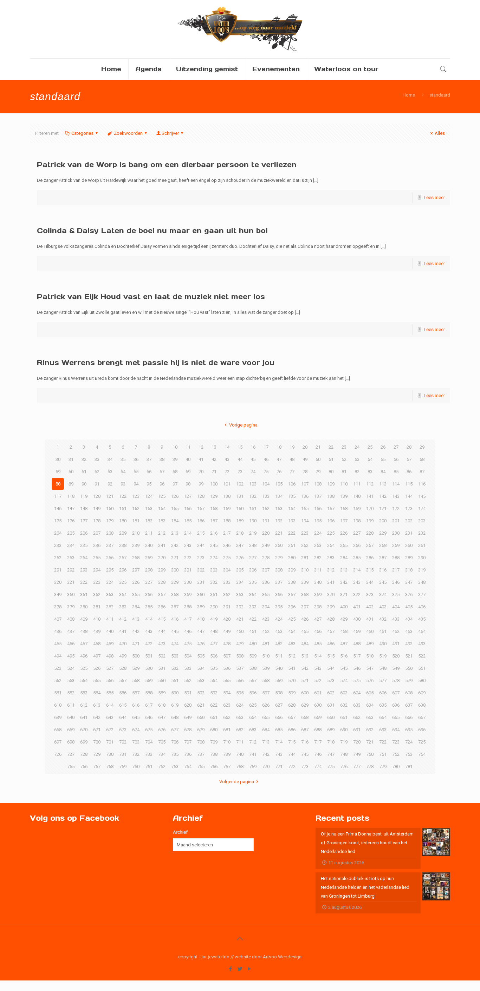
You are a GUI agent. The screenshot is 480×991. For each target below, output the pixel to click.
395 (279, 606)
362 (227, 594)
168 (344, 508)
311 (318, 570)
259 (396, 545)
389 (201, 606)
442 (136, 631)
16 (253, 447)
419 (214, 619)
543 (318, 668)
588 (149, 692)
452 (266, 631)
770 (266, 766)
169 (357, 508)
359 (188, 594)
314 (357, 570)
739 (227, 754)
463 (409, 631)
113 (383, 484)
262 (57, 557)
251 (292, 545)
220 (266, 533)
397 (305, 606)
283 (331, 557)
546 (357, 668)
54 (370, 459)
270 (162, 557)
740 (240, 754)
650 (201, 717)
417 (188, 619)
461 (383, 631)
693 (383, 729)
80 (331, 471)
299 (162, 570)
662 (357, 717)
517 (357, 656)
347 (409, 582)
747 (331, 754)
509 (253, 656)
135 (292, 496)
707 (188, 742)
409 (83, 619)
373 (370, 594)
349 (57, 594)
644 (123, 717)
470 (123, 643)
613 (96, 705)
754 (422, 754)
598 (279, 692)
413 (136, 619)
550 (409, 668)
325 (123, 582)
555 (96, 680)
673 (123, 729)
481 (266, 643)
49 (305, 459)
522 (422, 656)
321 (70, 582)
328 (162, 582)
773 (305, 766)
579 (409, 680)
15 (240, 447)
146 (57, 508)
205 (70, 533)
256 (357, 545)
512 (292, 656)
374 (383, 594)
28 (409, 447)
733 (149, 754)
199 (370, 520)
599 (292, 692)
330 (188, 582)
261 (422, 545)
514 (318, 656)
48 (292, 459)
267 (123, 557)
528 (123, 668)
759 (123, 766)
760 (136, 766)
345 (383, 582)
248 (253, 545)
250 (279, 545)
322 (83, 582)
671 (96, 729)
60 (71, 471)
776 (344, 766)
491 (396, 643)
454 (292, 631)
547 (370, 668)
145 (422, 496)
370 (331, 594)
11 (188, 447)
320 (57, 582)
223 (305, 533)
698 (70, 742)
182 (149, 520)
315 (370, 570)
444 (162, 631)
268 (136, 557)
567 (253, 680)
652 (227, 717)
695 (409, 729)
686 (292, 729)
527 (109, 668)
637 (409, 705)
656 (279, 717)
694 (396, 729)
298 (149, 570)
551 (422, 668)
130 (227, 496)
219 (253, 533)
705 (162, 742)
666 (409, 717)
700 (96, 742)
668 (57, 729)
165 (305, 508)
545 (344, 668)
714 (279, 742)
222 (292, 533)
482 (279, 643)
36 (136, 459)
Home (409, 95)
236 (96, 545)
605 (370, 692)
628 (292, 705)
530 (149, 668)
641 (83, 717)
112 (370, 484)
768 (240, 766)
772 (292, 766)
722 (383, 742)
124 (149, 496)
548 (383, 668)
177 (83, 520)
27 (396, 447)
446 (188, 631)
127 (188, 496)
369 (318, 594)
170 (370, 508)
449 (227, 631)
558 (136, 680)
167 (331, 508)
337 (279, 582)
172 (396, 508)
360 (201, 594)
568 (266, 680)
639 (57, 717)
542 (305, 668)
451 (253, 631)
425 (292, 619)
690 (344, 729)
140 (357, 496)
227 (357, 533)
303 (214, 570)
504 (188, 656)
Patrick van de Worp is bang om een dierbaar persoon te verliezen (167, 164)
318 (409, 570)
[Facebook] (230, 969)
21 (318, 447)
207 (96, 533)
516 (344, 656)
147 (70, 508)
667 (422, 717)
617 (149, 705)
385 (149, 606)
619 (175, 705)
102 (240, 484)
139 (344, 496)
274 (214, 557)
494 (57, 656)
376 (409, 594)
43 (227, 459)
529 (136, 668)
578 (396, 680)
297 (136, 570)
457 (331, 631)
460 (370, 631)
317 (396, 570)
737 (201, 754)
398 (318, 606)
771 (279, 766)
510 (266, 656)
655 (266, 717)
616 (136, 705)
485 (318, 643)
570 (292, 680)
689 (331, 729)
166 (318, 508)
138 (331, 496)
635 (383, 705)
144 (409, 496)
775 (331, 766)
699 (83, 742)
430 (357, 619)
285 (357, 557)
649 (188, 717)
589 (162, 692)
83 (370, 471)
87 (422, 471)
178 (96, 520)
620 (188, 705)
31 (71, 459)
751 (383, 754)
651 (214, 717)
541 (292, 668)
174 (422, 508)
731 (123, 754)
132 (253, 496)
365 (266, 594)
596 (253, 692)
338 (292, 582)
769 (253, 766)
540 (279, 668)
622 (214, 705)
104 (266, 484)
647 (162, 717)
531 (162, 668)
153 (149, 508)
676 (162, 729)
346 (396, 582)
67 (162, 471)
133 (266, 496)
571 (305, 680)
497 (96, 656)
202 (409, 520)
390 (214, 606)
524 (70, 668)
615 (123, 705)
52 (344, 459)
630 (318, 705)
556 (109, 680)
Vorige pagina (243, 425)
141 (370, 496)
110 (344, 484)
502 (162, 656)
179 (109, 520)
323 (96, 582)
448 (214, 631)
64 (123, 471)
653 (240, 717)
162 (266, 508)
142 (383, 496)
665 (396, 717)
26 (383, 447)
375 (396, 594)
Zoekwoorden (128, 133)
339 (305, 582)
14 (227, 447)
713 (266, 742)
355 (136, 594)
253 (318, 545)
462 (396, 631)
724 (409, 742)
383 (123, 606)
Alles (440, 133)
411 (109, 619)
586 (123, 692)
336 (266, 582)
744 (292, 754)
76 (279, 471)
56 (396, 459)
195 (318, 520)
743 (279, 754)
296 (123, 570)
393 (253, 606)
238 (123, 545)
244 (201, 545)
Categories (82, 133)
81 (344, 471)
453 (279, 631)
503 (175, 656)
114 (396, 484)
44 (240, 459)
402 (370, 606)
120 (96, 496)
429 (344, 619)
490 (383, 643)
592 (201, 692)
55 (383, 459)
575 (357, 680)
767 (227, 766)
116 (422, 484)
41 (201, 459)
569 (279, 680)
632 (344, 705)
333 (227, 582)
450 (240, 631)
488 (357, 643)
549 (396, 668)
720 (357, 742)
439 (96, 631)
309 (292, 570)
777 (357, 766)
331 (201, 582)
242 (175, 545)
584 (96, 692)
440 (109, 631)
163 (279, 508)
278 (266, 557)
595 (240, 692)
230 (396, 533)
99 (201, 484)
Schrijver (170, 133)
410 (96, 619)
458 (344, 631)
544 (331, 668)
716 (305, 742)
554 (83, 680)
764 (188, 766)
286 (370, 557)
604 (357, 692)
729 (96, 754)
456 (318, 631)
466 (70, 643)
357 (162, 594)
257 (370, 545)
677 (175, 729)
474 (175, 643)
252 (305, 545)
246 (227, 545)
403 (383, 606)
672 (109, 729)
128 (201, 496)
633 (357, 705)
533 (188, 668)
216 (214, 533)
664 (383, 717)
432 (383, 619)
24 (357, 447)
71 (214, 471)
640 (70, 717)
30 (58, 459)
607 (396, 692)
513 (305, 656)
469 (109, 643)
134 (279, 496)
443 (149, 631)
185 (188, 520)
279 (279, 557)
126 (175, 496)
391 (227, 606)
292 (70, 570)
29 (422, 447)
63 (110, 471)
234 (70, 545)
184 (175, 520)
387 (175, 606)
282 (318, 557)
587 (136, 692)
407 (57, 619)
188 (227, 520)
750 (370, 754)
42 (214, 459)
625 (253, 705)
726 (57, 754)
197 (344, 520)
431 (370, 619)
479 (240, 643)
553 (70, 680)
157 (201, 508)
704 (149, 742)
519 (383, 656)
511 (279, 656)
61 (84, 471)
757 (96, 766)
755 (70, 766)
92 (110, 484)
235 (83, 545)
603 (344, 692)
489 (370, 643)
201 (396, 520)
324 (109, 582)
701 (109, 742)
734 (162, 754)
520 (396, 656)
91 (97, 484)
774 (318, 766)
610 (57, 705)
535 (214, 668)
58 (422, 459)
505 (201, 656)
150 (109, 508)
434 (409, 619)
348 (422, 582)
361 (214, 594)
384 (136, 606)
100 (214, 484)
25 (370, 447)
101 (227, 484)
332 (214, 582)
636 (396, 705)
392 (240, 606)
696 (422, 729)
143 (396, 496)
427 (318, 619)
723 (396, 742)
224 (318, 533)
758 (109, 766)
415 (162, 619)
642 (96, 717)
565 (227, 680)
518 (370, 656)
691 (357, 729)
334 (240, 582)
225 (331, 533)
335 (253, 582)
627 (279, 705)
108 (318, 484)
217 (227, 533)
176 (70, 520)
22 (331, 447)
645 (136, 717)
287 (383, 557)
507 (227, 656)
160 (240, 508)
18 (279, 447)
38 (162, 459)
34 (110, 459)
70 (201, 471)
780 (396, 766)
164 (292, 508)
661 (344, 717)
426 (305, 619)
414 (149, 619)
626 (266, 705)
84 (383, 471)
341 (331, 582)
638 (422, 705)
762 (162, 766)
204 (57, 533)
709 (214, 742)
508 (240, 656)
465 (57, 643)
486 (331, 643)
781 (409, 766)
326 (136, 582)
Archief (180, 832)
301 (188, 570)
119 (83, 496)
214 (188, 533)
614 (109, 705)
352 (96, 594)
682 (240, 729)
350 (70, 594)
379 (70, 606)
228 (370, 533)
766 (214, 766)
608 (409, 692)
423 (266, 619)
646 (149, 717)
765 (201, 766)
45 (253, 459)
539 (266, 668)
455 (305, 631)
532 (175, 668)
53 (357, 459)
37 (149, 459)
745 (305, 754)
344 (370, 582)
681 (227, 729)
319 (422, 570)
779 (383, 766)
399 (331, 606)
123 (136, 496)
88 (58, 484)
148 (83, 508)
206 (83, 533)
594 (227, 692)
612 (83, 705)
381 (96, 606)
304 (227, 570)
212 (162, 533)
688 (318, 729)
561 (175, 680)
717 (318, 742)
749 (357, 754)
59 (58, 471)
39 (175, 459)
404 (396, 606)
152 (136, 508)
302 (201, 570)
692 (370, 729)
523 (57, 668)
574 (344, 680)
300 (175, 570)
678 (188, 729)
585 (109, 692)
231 (409, 533)
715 (292, 742)
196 (331, 520)
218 (240, 533)
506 (214, 656)
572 (318, 680)
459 (357, 631)
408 (70, 619)
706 (175, 742)
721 (370, 742)
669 (70, 729)
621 (201, 705)
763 (175, 766)
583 (83, 692)
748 (344, 754)
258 (383, 545)
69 (188, 471)
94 (136, 484)
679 (201, 729)
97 (175, 484)
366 (279, 594)
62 (97, 471)
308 (279, 570)
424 (279, 619)
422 (253, 619)
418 (201, 619)
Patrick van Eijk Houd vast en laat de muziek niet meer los (151, 296)
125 (162, 496)
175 (57, 520)
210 (136, 533)
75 (266, 471)
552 (57, 680)
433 (396, 619)
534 (201, 668)
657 (292, 717)
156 (188, 508)
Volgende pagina (236, 781)
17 (266, 447)
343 (357, 582)
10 (175, 447)
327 (149, 582)
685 (279, 729)
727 (70, 754)
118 (70, 496)
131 (240, 496)
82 (357, 471)
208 (109, 533)
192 (279, 520)
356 (149, 594)
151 (123, 508)
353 (109, 594)
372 (357, 594)
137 (318, 496)
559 (149, 680)
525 (83, 668)
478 (227, 643)
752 (396, 754)
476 (201, 643)
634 (370, 705)
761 (149, 766)
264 (83, 557)
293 (83, 570)
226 (344, 533)
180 (123, 520)
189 (240, 520)
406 (422, 606)
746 (318, 754)
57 (409, 459)
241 (162, 545)
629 (305, 705)
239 (136, 545)
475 (188, 643)
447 (201, 631)
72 (227, 471)
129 (214, 496)
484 (305, 643)
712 (253, 742)
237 (109, 545)
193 (292, 520)
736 (188, 754)
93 (123, 484)
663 (370, 717)
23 (344, 447)
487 (344, 643)
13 (214, 447)
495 (70, 656)
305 (240, 570)
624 (240, 705)
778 (370, 766)
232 (422, 533)
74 (253, 471)
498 (109, 656)
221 (279, 533)
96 (162, 484)
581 (57, 692)
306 (253, 570)
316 (383, 570)
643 (109, 717)
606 (383, 692)
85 (396, 471)
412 (123, 619)
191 (266, 520)
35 (123, 459)
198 (357, 520)
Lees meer (434, 197)
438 (83, 631)
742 (266, 754)
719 (344, 742)
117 (57, 496)
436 (57, 631)
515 (331, 656)
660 (331, 717)
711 (240, 742)
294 (96, 570)
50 (318, 459)
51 (331, 459)
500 (136, 656)
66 (149, 471)
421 (240, 619)
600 (305, 692)
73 (240, 471)
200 (383, 520)
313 (344, 570)
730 (109, 754)
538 (253, 668)
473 (162, 643)
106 (292, 484)
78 (305, 471)
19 (292, 447)
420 (227, 619)
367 (292, 594)
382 (109, 606)
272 (188, 557)
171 (383, 508)
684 (266, 729)
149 (96, 508)
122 (123, 496)
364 (253, 594)
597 (266, 692)
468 (96, 643)
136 (305, 496)
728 (83, 754)
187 (214, 520)
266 (109, 557)
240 (149, 545)
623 (227, 705)
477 (214, 643)
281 (305, 557)
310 (305, 570)
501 (149, 656)
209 (123, 533)
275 (227, 557)
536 (227, 668)
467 (83, 643)
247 (240, 545)
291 (57, 570)
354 (123, 594)
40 (188, 459)
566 (240, 680)
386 (162, 606)
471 (136, 643)
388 (188, 606)
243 (188, 545)
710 (227, 742)
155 (175, 508)
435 (422, 619)
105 (279, 484)
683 (253, 729)
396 (292, 606)
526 (96, 668)
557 (123, 680)
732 (136, 754)
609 (422, 692)
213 (175, 533)
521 (409, 656)
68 (175, 471)
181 (136, 520)
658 (305, 717)
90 (84, 484)
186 (201, 520)
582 (70, 692)
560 (162, 680)
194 (305, 520)
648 (175, 717)
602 (331, 692)
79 (318, 471)
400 (344, 606)
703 (136, 742)
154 (162, 508)
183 (162, 520)
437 (70, 631)
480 (253, 643)
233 (57, 545)
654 (253, 717)
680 (214, 729)
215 (201, 533)
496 (83, 656)
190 (253, 520)
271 (175, 557)
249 (266, 545)
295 (109, 570)
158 (214, 508)
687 (305, 729)
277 (253, 557)
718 (331, 742)
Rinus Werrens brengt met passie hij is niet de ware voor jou (155, 362)
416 (175, 619)
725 (422, 742)
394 (266, 606)
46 (266, 459)
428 (331, 619)
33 (97, 459)
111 (357, 484)
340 (318, 582)
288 (396, 557)
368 (305, 594)
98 (188, 484)
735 (175, 754)
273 (201, 557)
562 (188, 680)
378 (57, 606)
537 (240, 668)
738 (214, 754)
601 (318, 692)
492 (409, 643)
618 (162, 705)
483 (292, 643)
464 (422, 631)
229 (383, 533)
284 (344, 557)
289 (409, 557)
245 (214, 545)
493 (422, 643)
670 (83, 729)
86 (409, 471)
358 (175, 594)
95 (149, 484)
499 (123, 656)
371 (344, 594)
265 (96, 557)
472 (149, 643)
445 (175, 631)
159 (227, 508)
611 (70, 705)
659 (318, 717)
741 (253, 754)
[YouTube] (249, 969)
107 (305, 484)
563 (201, 680)
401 (357, 606)
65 (136, 471)
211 (149, 533)
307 (266, 570)
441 (123, 631)
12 (201, 447)
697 (57, 742)
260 (409, 545)
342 (344, 582)
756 (83, 766)
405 (409, 606)
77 (292, 471)
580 (422, 680)
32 (84, 459)
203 (422, 520)
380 (83, 606)
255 (344, 545)
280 (292, 557)
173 (409, 508)
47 (279, 459)
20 (305, 447)
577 (383, 680)
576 (370, 680)
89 (71, 484)
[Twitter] (240, 969)
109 (331, 484)
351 (83, 594)
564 (214, 680)
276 (240, 557)
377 (422, 594)
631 (331, 705)
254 (331, 545)
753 (409, 754)
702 (123, 742)
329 (175, 582)
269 (149, 557)
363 (240, 594)
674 (136, 729)
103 (253, 484)
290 (422, 557)
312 (331, 570)
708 (201, 742)
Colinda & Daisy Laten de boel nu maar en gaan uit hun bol (152, 230)
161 (253, 508)
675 (149, 729)
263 (70, 557)
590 (175, 692)
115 (409, 484)
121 (109, 496)
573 (331, 680)
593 (214, 692)
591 (188, 692)
